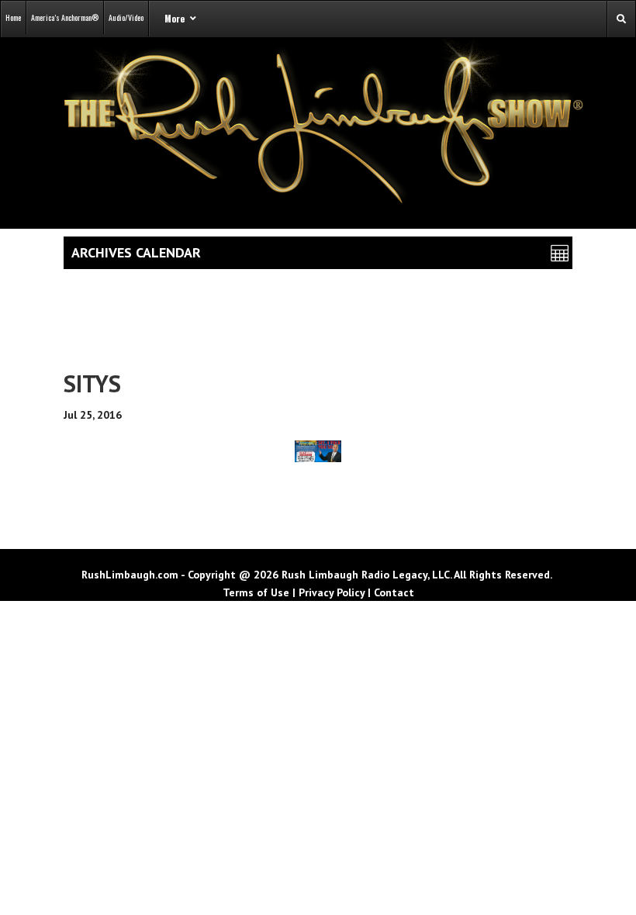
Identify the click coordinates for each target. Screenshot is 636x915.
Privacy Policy (332, 592)
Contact (394, 592)
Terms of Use (256, 592)
